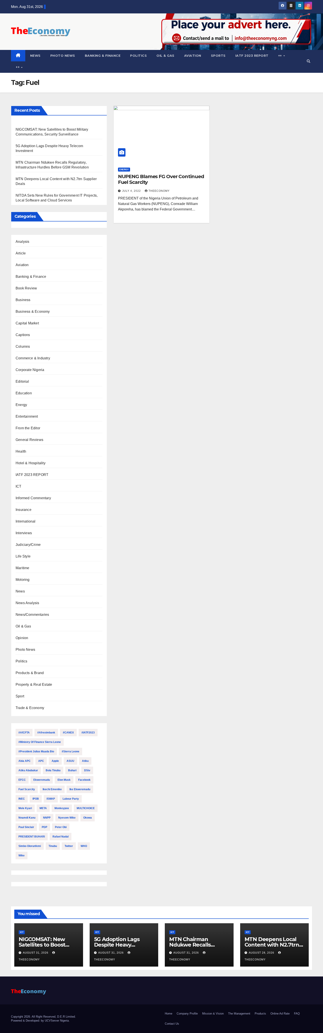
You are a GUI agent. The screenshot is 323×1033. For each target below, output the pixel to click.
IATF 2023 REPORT (252, 56)
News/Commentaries (32, 614)
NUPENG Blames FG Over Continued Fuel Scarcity (161, 179)
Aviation (192, 56)
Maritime (22, 568)
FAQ (297, 1013)
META (43, 808)
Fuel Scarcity (26, 789)
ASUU (70, 760)
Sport (20, 696)
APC (41, 760)
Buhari (72, 770)
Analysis (22, 241)
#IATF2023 (88, 732)
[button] (308, 61)
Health (21, 451)
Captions (23, 335)
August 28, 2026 (262, 952)
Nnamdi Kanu (26, 817)
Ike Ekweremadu (79, 789)
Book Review (26, 288)
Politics (138, 56)
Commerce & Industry (33, 358)
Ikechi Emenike (52, 789)
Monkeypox (61, 808)
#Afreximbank (46, 732)
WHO (84, 846)
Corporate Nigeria (30, 370)
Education (24, 393)
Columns (23, 346)
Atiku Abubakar (28, 770)
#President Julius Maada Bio (36, 751)
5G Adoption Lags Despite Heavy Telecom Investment (121, 944)
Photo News (62, 56)
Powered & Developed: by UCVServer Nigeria (40, 1020)
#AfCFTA (24, 732)
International (26, 521)
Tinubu (53, 846)
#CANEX (68, 732)
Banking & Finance (103, 56)
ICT (19, 486)
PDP (44, 827)
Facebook (84, 779)
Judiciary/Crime (28, 545)
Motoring (23, 579)
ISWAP (51, 798)
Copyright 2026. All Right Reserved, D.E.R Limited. (43, 1016)
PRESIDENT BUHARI (31, 836)
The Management (239, 1013)
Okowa (87, 817)
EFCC (22, 779)
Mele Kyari (25, 808)
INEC (21, 798)
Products (260, 1013)
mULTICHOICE (86, 808)
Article (21, 253)
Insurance (23, 510)
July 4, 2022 (132, 190)
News (35, 56)
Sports (218, 56)
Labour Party (71, 798)
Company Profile (187, 1013)
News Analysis (27, 603)
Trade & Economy (30, 708)
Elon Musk (64, 779)
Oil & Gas (165, 56)
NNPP (47, 817)
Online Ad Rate (280, 1013)
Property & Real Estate (34, 684)
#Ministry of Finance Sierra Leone (39, 742)
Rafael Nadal (61, 836)
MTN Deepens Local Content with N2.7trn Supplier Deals (272, 944)
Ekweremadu (41, 779)
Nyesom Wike (67, 817)
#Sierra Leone (70, 751)
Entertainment (27, 416)
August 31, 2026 (36, 952)
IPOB (36, 798)
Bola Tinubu (53, 770)
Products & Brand (30, 673)
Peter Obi (61, 827)
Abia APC (24, 760)
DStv (87, 770)
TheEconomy (159, 190)
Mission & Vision (213, 1013)
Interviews (24, 533)
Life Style (23, 556)
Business (23, 300)
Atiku (85, 760)
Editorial (22, 381)
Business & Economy (33, 311)
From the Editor (28, 428)
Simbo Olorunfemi (29, 846)
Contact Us (172, 1023)
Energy (21, 405)
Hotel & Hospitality (30, 463)
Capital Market (27, 323)
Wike (21, 855)
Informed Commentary (33, 498)
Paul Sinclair (26, 827)
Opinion (22, 638)
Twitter (69, 846)
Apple (55, 760)
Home (168, 1013)
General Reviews (29, 440)
